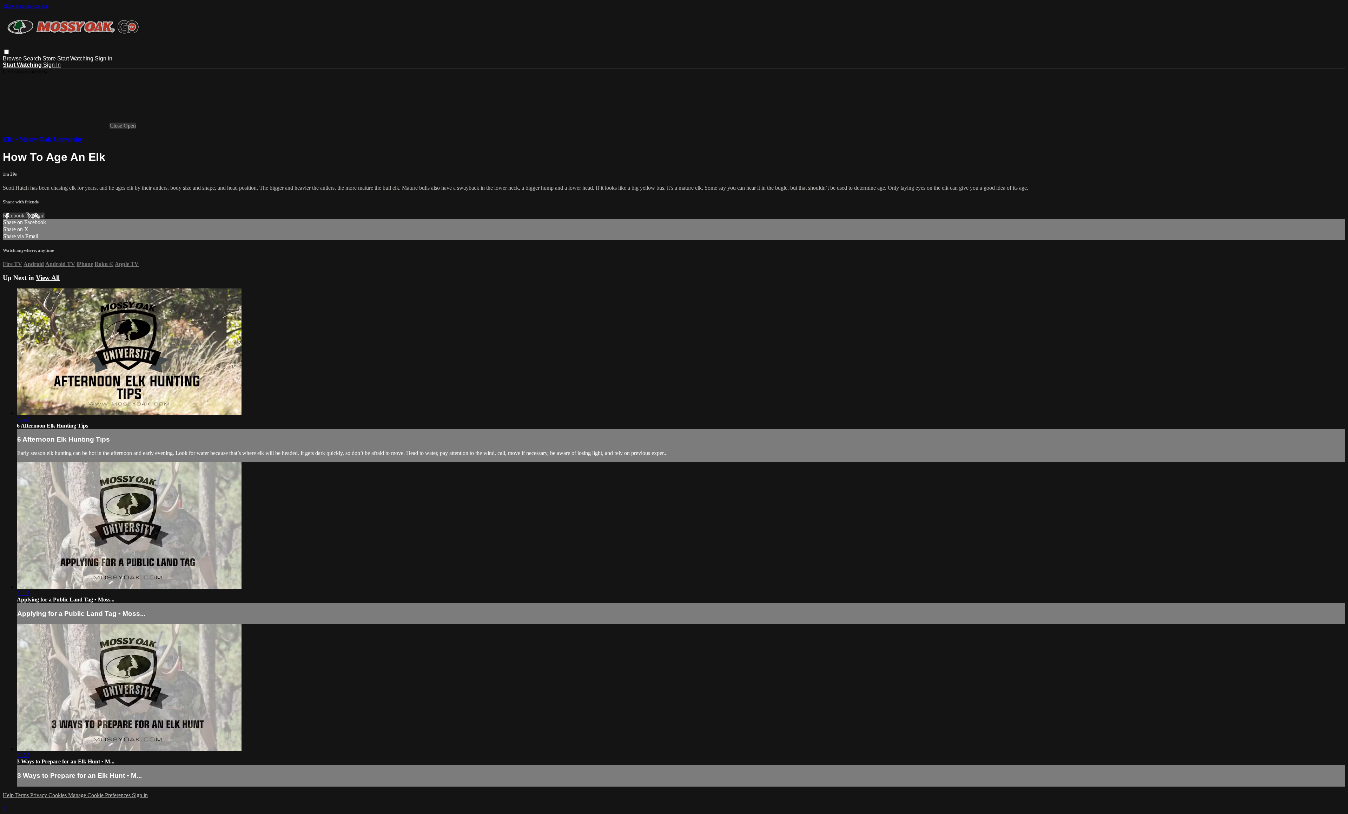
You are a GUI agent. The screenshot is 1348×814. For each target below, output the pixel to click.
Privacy (39, 795)
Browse (13, 58)
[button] (6, 52)
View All (48, 277)
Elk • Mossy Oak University (43, 139)
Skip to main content (25, 6)
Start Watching (76, 58)
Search (32, 58)
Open (130, 126)
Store (49, 58)
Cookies (58, 795)
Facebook (14, 216)
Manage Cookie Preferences (100, 795)
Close (117, 126)
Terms (22, 795)
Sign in (103, 58)
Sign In (52, 65)
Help (9, 795)
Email (38, 216)
